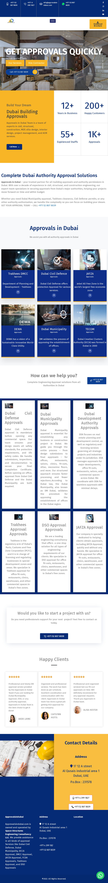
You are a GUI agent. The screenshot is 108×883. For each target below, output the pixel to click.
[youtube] (103, 14)
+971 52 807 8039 (47, 205)
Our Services (15, 63)
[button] (92, 86)
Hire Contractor (36, 63)
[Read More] (18, 292)
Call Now (13, 147)
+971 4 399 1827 (82, 798)
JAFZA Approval (89, 527)
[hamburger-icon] (53, 21)
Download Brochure (98, 25)
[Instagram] (103, 6)
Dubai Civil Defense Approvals (18, 418)
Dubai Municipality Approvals (51, 419)
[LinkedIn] (103, 10)
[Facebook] (103, 2)
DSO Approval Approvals (54, 527)
